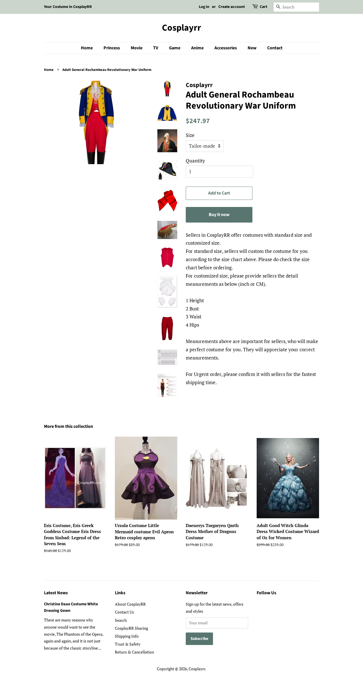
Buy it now (219, 215)
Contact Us (124, 612)
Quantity (195, 160)
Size (190, 135)
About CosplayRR (130, 604)
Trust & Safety (127, 644)
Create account (231, 7)
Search (121, 620)
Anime (197, 48)
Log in (204, 7)
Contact (274, 48)
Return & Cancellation (134, 652)
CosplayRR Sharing (131, 628)
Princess (112, 48)
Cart (263, 7)
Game (174, 48)
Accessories (225, 48)
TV (155, 48)
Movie (136, 48)
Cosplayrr (181, 27)
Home (87, 48)
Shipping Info (127, 636)
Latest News (56, 593)
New (252, 48)
